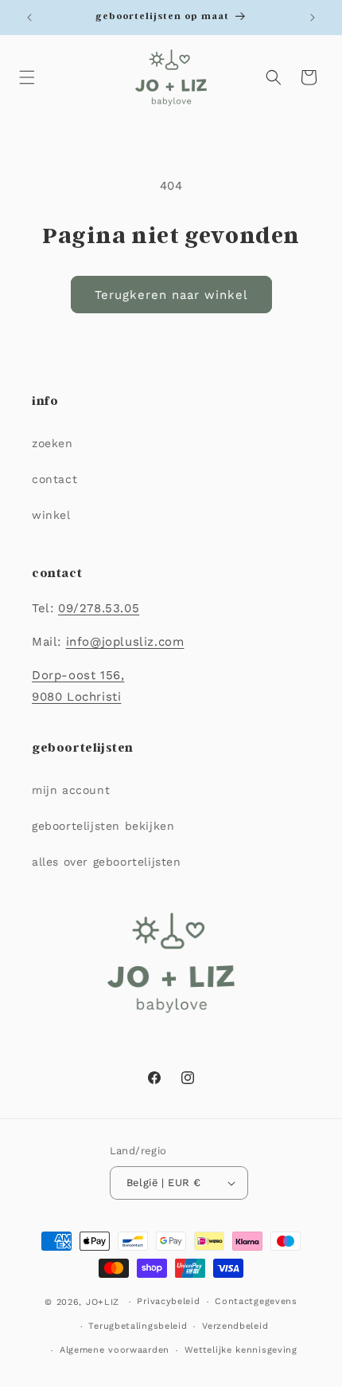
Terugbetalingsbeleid (137, 1326)
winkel (51, 515)
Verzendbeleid (235, 1326)
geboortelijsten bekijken (103, 825)
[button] (27, 77)
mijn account (71, 790)
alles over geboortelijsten (106, 861)
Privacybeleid (168, 1301)
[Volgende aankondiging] (312, 17)
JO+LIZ (102, 1302)
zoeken (52, 443)
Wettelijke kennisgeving (241, 1350)
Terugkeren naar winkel (171, 295)
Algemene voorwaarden (114, 1350)
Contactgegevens (256, 1301)
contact (54, 479)
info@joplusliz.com (125, 642)
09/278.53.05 (98, 608)
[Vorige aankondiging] (29, 17)
